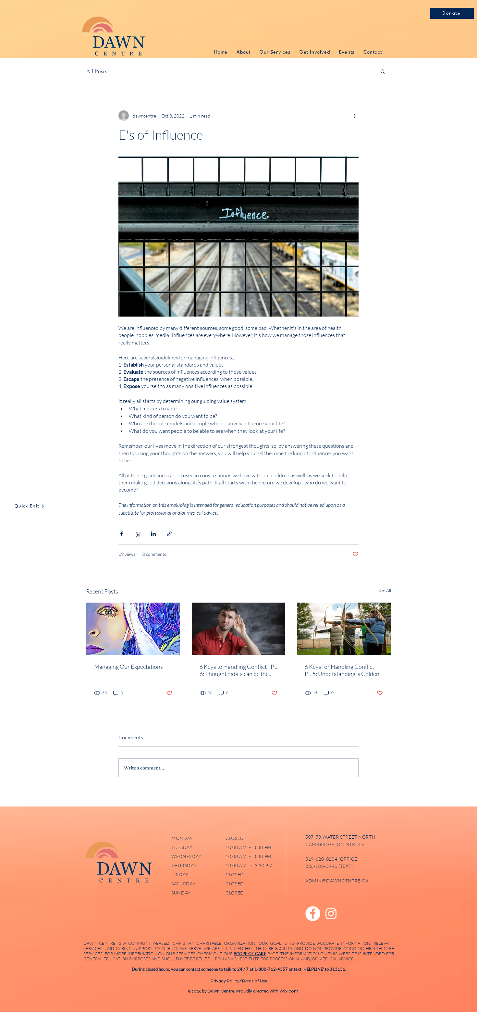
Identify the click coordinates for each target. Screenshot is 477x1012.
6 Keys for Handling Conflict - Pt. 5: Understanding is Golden (342, 670)
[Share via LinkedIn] (153, 534)
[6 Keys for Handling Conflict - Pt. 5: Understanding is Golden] (344, 629)
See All (384, 590)
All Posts (96, 71)
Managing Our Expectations (128, 666)
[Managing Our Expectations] (133, 629)
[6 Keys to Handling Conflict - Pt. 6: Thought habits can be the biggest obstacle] (239, 629)
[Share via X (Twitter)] (137, 534)
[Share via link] (169, 534)
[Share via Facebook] (121, 534)
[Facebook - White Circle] (312, 913)
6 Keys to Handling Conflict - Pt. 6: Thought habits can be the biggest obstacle (238, 670)
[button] (383, 71)
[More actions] (355, 115)
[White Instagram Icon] (331, 913)
